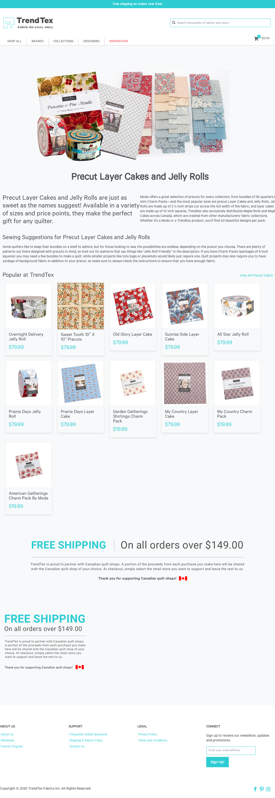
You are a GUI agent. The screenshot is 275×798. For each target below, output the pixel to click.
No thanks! (96, 424)
